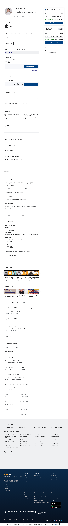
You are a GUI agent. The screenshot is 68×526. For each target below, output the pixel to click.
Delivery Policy (7, 490)
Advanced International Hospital (39, 490)
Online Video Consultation (54, 10)
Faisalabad (26, 488)
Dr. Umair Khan (23, 427)
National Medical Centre (38, 500)
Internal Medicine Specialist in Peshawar (10, 437)
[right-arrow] (39, 273)
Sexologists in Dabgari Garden (10, 457)
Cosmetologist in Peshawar (40, 441)
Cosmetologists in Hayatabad (40, 454)
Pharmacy (53, 492)
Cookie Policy (55, 524)
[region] (21, 275)
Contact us (6, 496)
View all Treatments (10, 92)
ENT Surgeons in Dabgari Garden (11, 464)
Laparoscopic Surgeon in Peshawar (11, 439)
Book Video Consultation (55, 22)
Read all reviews (9, 43)
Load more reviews (9, 351)
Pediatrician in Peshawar (24, 439)
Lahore (25, 477)
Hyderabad (26, 498)
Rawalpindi (26, 481)
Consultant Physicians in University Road (57, 455)
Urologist (6, 128)
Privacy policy (7, 488)
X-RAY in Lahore (54, 477)
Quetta (25, 494)
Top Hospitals (36, 473)
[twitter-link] (53, 520)
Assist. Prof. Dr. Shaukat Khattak (56, 427)
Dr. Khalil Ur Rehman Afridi (9, 427)
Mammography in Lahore (55, 481)
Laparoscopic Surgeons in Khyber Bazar (56, 458)
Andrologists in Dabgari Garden (25, 464)
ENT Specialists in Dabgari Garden (41, 457)
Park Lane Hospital (37, 498)
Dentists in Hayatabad (24, 461)
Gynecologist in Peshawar (40, 436)
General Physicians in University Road (57, 464)
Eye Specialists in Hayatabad (56, 461)
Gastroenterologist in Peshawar (25, 445)
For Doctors (53, 490)
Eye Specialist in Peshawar (55, 443)
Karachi (25, 475)
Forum (52, 488)
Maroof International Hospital (39, 492)
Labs (52, 494)
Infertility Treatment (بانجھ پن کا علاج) (11, 103)
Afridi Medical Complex (50, 29)
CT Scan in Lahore (54, 479)
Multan (25, 483)
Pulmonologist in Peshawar (25, 441)
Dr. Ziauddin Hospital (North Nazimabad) (41, 496)
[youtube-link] (58, 520)
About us (6, 486)
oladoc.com (20, 521)
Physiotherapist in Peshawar (10, 443)
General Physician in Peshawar (10, 434)
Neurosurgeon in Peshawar (40, 445)
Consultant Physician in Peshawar (41, 439)
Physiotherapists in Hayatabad (40, 464)
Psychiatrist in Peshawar (24, 443)
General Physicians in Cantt (40, 461)
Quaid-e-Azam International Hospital (40, 488)
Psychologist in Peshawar (55, 445)
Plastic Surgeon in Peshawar (40, 443)
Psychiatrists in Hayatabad (25, 457)
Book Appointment (54, 42)
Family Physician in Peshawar (25, 434)
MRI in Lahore (53, 475)
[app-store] (56, 503)
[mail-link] (60, 520)
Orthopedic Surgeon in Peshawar (11, 441)
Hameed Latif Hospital (38, 477)
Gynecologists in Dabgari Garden (26, 454)
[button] (54, 19)
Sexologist (24, 128)
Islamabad (26, 479)
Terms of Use (7, 498)
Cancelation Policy (8, 500)
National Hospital (37, 479)
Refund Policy (7, 492)
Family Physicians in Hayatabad (10, 454)
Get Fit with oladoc (54, 498)
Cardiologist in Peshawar (55, 436)
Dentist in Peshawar (54, 434)
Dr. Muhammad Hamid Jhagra (40, 427)
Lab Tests (53, 496)
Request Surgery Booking (31, 66)
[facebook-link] (54, 520)
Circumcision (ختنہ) (26, 101)
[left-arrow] (4, 273)
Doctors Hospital (37, 475)
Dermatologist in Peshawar (55, 439)
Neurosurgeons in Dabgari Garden (11, 461)
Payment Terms (7, 494)
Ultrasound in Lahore (54, 483)
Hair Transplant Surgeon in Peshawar (11, 447)
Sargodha (26, 490)
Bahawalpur (26, 492)
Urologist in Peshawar (54, 441)
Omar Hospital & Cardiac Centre (40, 483)
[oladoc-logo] (3, 2)
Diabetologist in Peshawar (9, 445)
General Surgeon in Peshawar (40, 434)
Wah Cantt (26, 496)
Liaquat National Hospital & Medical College (41, 502)
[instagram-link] (56, 520)
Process (6, 503)
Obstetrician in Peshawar (24, 436)
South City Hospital (37, 494)
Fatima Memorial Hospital (38, 481)
